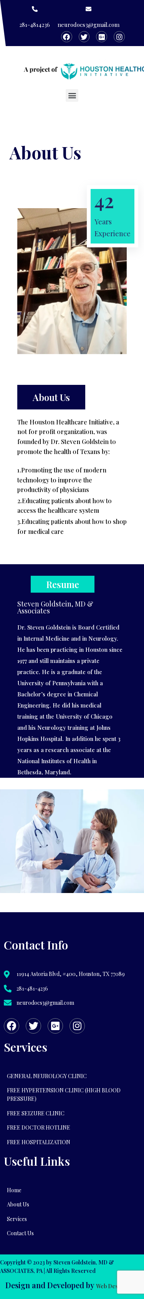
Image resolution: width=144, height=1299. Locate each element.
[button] (72, 95)
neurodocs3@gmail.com (88, 24)
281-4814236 (34, 24)
